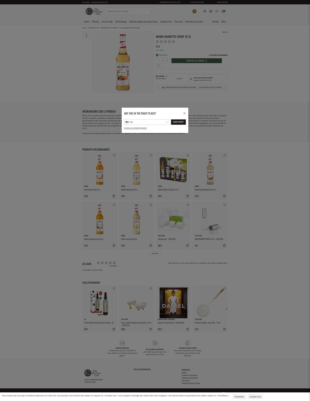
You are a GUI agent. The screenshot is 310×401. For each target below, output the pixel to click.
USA (131, 122)
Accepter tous (255, 397)
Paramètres (239, 397)
